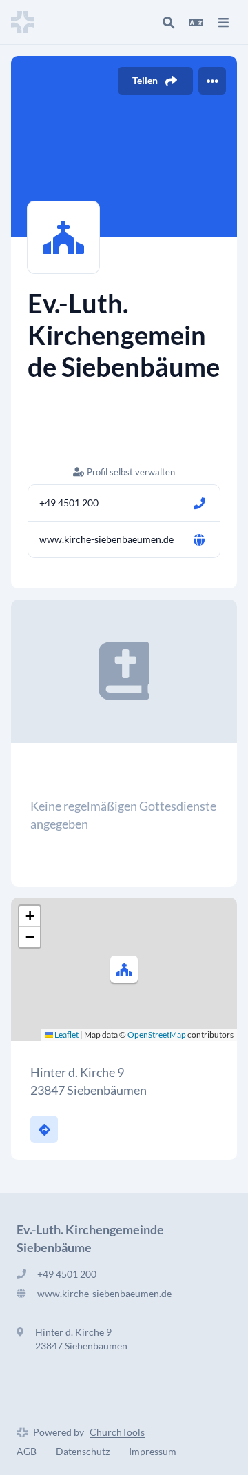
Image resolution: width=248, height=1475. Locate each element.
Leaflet (66, 1034)
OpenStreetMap (156, 1034)
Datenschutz (83, 1451)
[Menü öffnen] (223, 22)
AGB (27, 1451)
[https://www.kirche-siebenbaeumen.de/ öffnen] (199, 539)
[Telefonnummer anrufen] (199, 503)
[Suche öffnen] (168, 22)
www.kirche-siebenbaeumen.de (106, 539)
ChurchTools (117, 1432)
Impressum (152, 1451)
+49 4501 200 (69, 502)
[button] (124, 969)
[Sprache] (195, 22)
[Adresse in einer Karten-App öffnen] (44, 1129)
